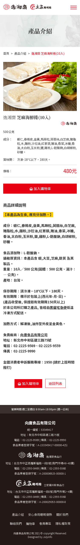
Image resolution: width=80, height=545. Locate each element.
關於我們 (62, 514)
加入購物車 (42, 188)
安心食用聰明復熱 (40, 514)
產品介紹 (20, 53)
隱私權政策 (62, 523)
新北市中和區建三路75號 (44, 435)
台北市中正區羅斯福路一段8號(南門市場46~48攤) (44, 463)
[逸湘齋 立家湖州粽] (29, 7)
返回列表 (55, 383)
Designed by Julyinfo (40, 537)
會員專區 (45, 523)
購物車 (30, 524)
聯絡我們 (16, 523)
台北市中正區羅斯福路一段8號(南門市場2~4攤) (44, 491)
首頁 (6, 53)
